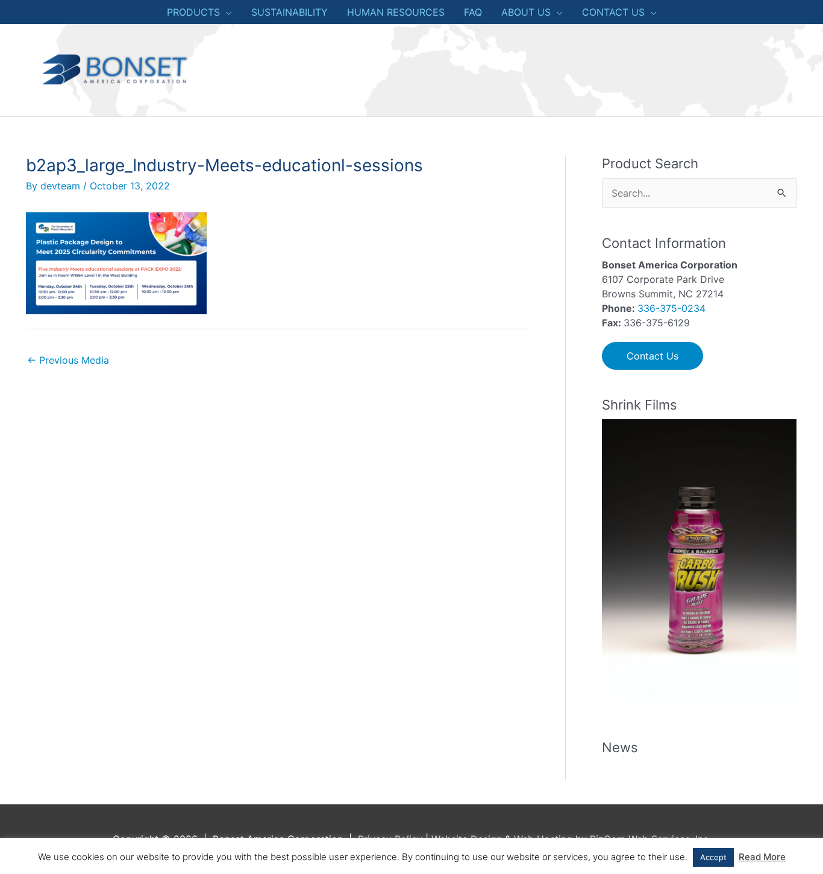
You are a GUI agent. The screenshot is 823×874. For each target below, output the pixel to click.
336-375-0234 (671, 308)
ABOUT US (526, 12)
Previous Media (68, 360)
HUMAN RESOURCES (396, 12)
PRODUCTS (193, 12)
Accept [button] (713, 857)
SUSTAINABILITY (289, 12)
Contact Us (652, 356)
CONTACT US (613, 12)
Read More (762, 857)
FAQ (473, 12)
